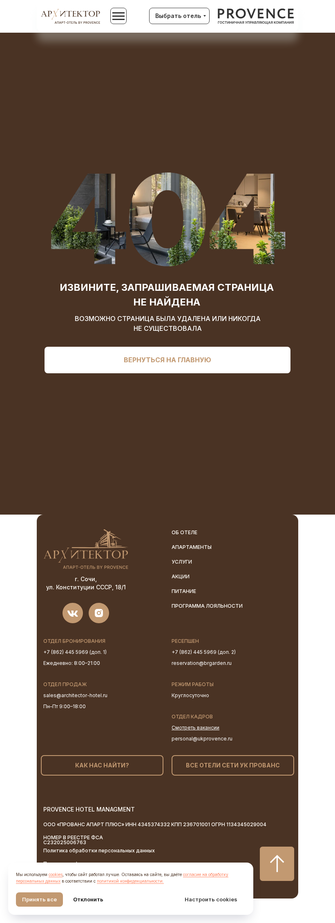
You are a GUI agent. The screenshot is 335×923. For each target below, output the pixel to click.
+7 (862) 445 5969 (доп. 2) (204, 652)
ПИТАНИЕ (184, 591)
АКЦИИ (181, 576)
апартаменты (192, 547)
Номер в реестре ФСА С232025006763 (73, 839)
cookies (56, 874)
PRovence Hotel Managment (89, 809)
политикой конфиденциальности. (130, 880)
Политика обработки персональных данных (99, 850)
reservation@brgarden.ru (202, 663)
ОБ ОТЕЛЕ (184, 532)
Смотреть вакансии (195, 728)
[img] (256, 17)
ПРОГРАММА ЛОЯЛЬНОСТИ (207, 606)
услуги (182, 562)
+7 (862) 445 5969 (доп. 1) (75, 652)
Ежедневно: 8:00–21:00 (71, 663)
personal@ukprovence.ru (202, 739)
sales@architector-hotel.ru (75, 695)
